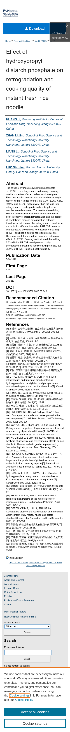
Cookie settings (19, 695)
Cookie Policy (24, 699)
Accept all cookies (35, 712)
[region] (35, 699)
